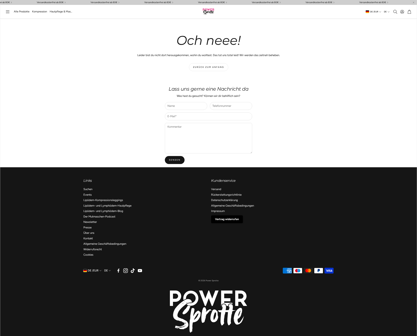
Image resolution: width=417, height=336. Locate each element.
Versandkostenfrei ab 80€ (152, 2)
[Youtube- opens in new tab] (140, 270)
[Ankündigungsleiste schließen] (413, 2)
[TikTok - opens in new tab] (132, 270)
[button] (7, 11)
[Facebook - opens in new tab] (118, 270)
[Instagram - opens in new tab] (125, 270)
